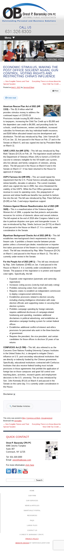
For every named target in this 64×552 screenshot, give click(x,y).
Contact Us (32, 530)
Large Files (32, 525)
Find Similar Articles (19, 406)
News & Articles (32, 505)
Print (55, 91)
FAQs (32, 520)
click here (29, 465)
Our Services (32, 500)
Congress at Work (33, 418)
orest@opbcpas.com (21, 460)
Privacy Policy (32, 539)
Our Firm (32, 495)
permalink (18, 421)
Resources (32, 515)
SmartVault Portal (32, 510)
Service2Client (28, 87)
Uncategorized (46, 418)
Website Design (22, 543)
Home (32, 490)
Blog (23, 418)
